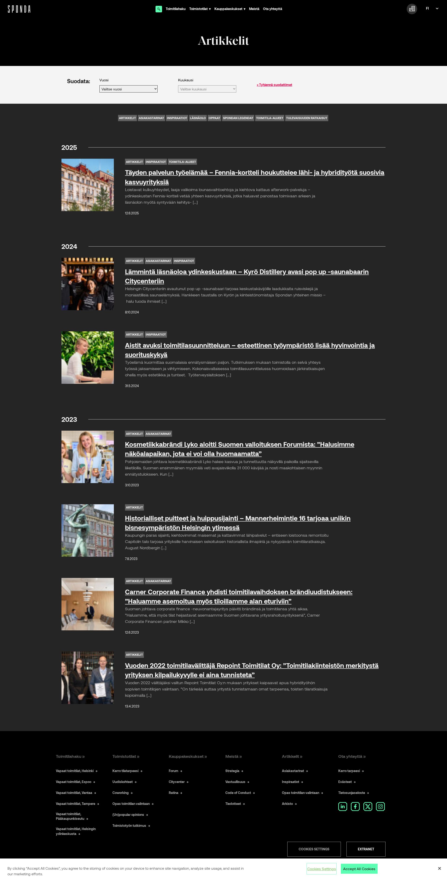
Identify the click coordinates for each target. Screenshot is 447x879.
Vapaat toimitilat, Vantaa (74, 793)
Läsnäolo (198, 118)
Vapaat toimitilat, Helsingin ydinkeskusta (76, 831)
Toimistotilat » (125, 756)
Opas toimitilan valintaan (131, 804)
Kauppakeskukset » (188, 756)
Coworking (120, 793)
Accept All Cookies (359, 868)
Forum (173, 771)
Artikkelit (127, 118)
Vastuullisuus (235, 782)
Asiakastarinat (151, 118)
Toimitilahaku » (70, 756)
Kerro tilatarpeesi (125, 771)
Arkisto (287, 804)
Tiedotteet (233, 804)
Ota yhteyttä (272, 9)
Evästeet (345, 782)
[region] (223, 868)
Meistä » (233, 756)
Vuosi (103, 80)
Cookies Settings (314, 849)
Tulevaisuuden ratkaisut (306, 118)
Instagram (380, 806)
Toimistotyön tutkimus (129, 825)
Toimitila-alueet (269, 118)
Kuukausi (185, 80)
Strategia (232, 771)
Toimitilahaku (176, 9)
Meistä (254, 9)
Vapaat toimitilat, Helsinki (75, 771)
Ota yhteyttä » (352, 756)
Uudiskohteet (122, 782)
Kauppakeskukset (228, 9)
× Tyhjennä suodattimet (274, 85)
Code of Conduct (238, 793)
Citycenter (177, 782)
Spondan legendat (238, 118)
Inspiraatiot (177, 118)
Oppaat (214, 118)
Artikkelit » (292, 756)
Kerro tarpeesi (349, 771)
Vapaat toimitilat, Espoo (73, 782)
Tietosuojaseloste (351, 793)
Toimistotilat (198, 9)
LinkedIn (342, 806)
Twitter (367, 806)
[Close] (439, 868)
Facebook (355, 806)
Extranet (366, 849)
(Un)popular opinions (128, 815)
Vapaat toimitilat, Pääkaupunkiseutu (70, 816)
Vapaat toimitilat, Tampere (75, 804)
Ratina (173, 793)
